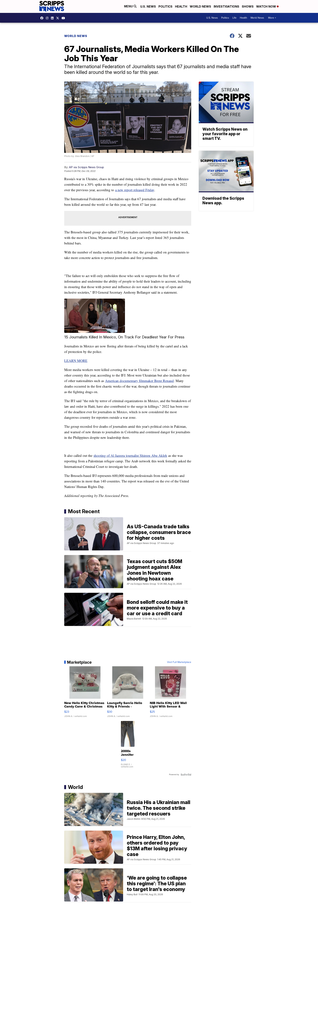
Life (234, 18)
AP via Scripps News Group (86, 167)
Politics (165, 6)
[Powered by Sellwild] (186, 774)
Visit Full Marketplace (179, 662)
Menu (129, 6)
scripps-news (53, 18)
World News (200, 6)
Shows (248, 6)
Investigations (226, 6)
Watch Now (266, 6)
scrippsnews (42, 18)
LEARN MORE (75, 360)
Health (181, 6)
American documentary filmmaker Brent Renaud (139, 380)
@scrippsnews (64, 18)
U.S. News (148, 6)
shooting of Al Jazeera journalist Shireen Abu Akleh (130, 455)
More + (272, 18)
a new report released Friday (134, 190)
